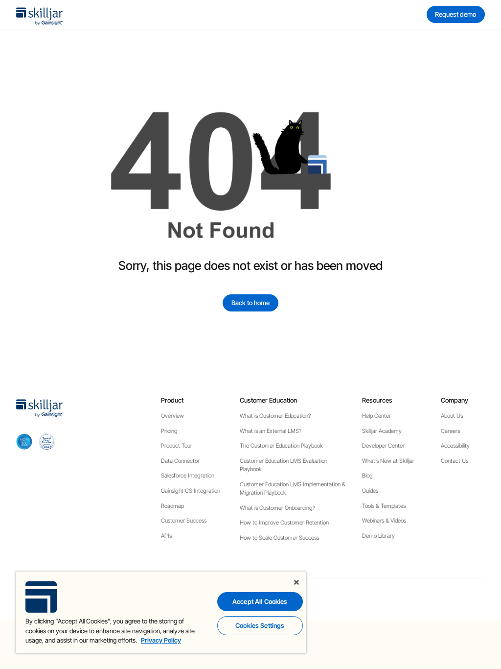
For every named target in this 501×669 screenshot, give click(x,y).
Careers (450, 431)
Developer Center (383, 445)
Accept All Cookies (259, 601)
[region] (161, 612)
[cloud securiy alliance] (47, 441)
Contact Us (454, 460)
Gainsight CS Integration (190, 490)
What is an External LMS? (270, 431)
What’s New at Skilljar (388, 460)
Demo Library (378, 535)
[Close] (296, 582)
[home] (39, 14)
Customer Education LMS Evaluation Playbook (283, 465)
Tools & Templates (384, 505)
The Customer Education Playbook (281, 445)
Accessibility (455, 445)
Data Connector (180, 460)
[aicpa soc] (24, 441)
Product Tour (176, 445)
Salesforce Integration (187, 475)
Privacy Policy (161, 640)
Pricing (169, 431)
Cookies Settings (259, 625)
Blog (367, 475)
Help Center (376, 415)
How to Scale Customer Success (279, 537)
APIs (166, 535)
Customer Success (183, 520)
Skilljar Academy (382, 431)
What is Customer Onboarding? (277, 507)
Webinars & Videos (384, 520)
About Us (452, 415)
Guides (370, 490)
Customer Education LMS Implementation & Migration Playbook (292, 488)
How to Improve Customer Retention (284, 522)
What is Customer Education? (275, 415)
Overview (172, 415)
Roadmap (172, 505)
